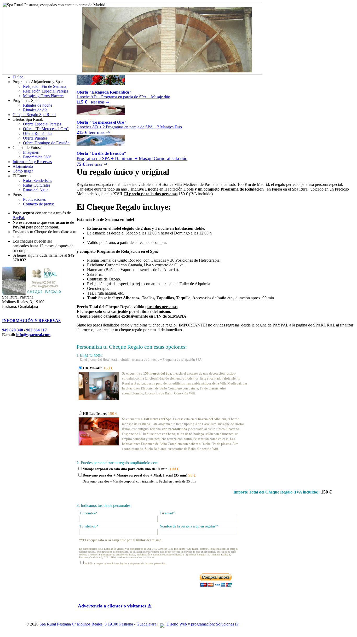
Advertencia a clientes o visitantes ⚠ (115, 606)
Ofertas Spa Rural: (28, 119)
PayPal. (19, 217)
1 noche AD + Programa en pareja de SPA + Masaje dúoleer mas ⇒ (123, 97)
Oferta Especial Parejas (42, 124)
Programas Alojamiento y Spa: (38, 81)
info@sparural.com (33, 334)
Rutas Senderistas (37, 180)
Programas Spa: (25, 100)
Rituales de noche (37, 105)
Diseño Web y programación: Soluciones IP (202, 624)
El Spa (18, 77)
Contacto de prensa (39, 204)
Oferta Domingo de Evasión (46, 143)
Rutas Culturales (36, 185)
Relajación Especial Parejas (45, 91)
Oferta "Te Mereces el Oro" (46, 129)
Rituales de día (35, 110)
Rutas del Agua (35, 190)
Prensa (18, 194)
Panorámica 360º (37, 157)
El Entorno (22, 176)
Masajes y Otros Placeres (43, 96)
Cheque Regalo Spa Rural (34, 114)
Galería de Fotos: (27, 147)
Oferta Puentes (35, 138)
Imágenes (31, 152)
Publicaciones (34, 199)
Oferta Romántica (37, 133)
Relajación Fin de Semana (44, 86)
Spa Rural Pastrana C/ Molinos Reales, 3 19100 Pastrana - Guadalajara (97, 624)
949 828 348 (12, 330)
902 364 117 (36, 330)
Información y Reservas (32, 161)
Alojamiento (23, 166)
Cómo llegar (23, 171)
